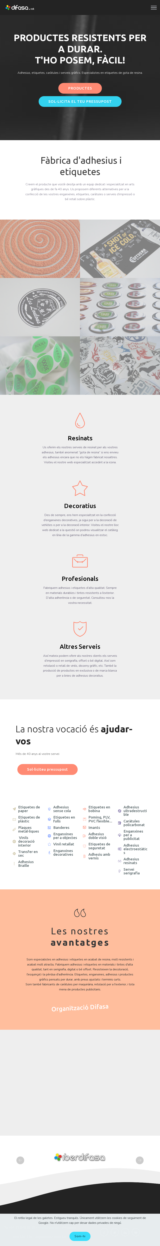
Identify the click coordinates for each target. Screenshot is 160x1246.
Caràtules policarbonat (134, 823)
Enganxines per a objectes (65, 836)
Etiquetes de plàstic (29, 819)
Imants (94, 827)
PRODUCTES (80, 88)
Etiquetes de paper (29, 809)
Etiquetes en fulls (64, 819)
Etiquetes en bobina (99, 809)
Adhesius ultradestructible (135, 811)
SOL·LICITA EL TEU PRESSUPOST (80, 101)
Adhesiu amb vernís (99, 856)
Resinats (80, 437)
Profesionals (80, 578)
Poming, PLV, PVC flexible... (100, 819)
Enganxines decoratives (63, 852)
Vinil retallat (63, 844)
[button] (20, 1160)
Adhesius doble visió (97, 836)
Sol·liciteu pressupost (47, 769)
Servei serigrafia (132, 871)
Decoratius (80, 505)
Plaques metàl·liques (28, 829)
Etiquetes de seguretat (99, 846)
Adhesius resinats (131, 861)
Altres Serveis (80, 646)
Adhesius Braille (26, 864)
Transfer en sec (28, 853)
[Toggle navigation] (154, 8)
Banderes (61, 827)
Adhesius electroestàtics (135, 849)
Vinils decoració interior (26, 841)
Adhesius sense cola (62, 809)
